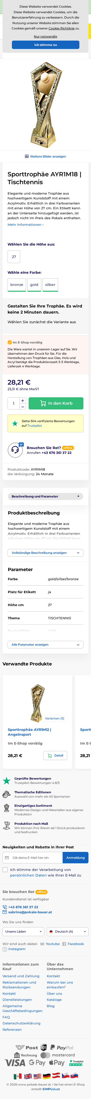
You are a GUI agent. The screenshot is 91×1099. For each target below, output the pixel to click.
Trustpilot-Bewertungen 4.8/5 (37, 783)
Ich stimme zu (45, 45)
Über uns (54, 993)
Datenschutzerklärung (21, 1023)
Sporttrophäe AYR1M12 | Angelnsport (29, 731)
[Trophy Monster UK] (28, 1076)
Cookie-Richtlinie (62, 28)
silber (50, 284)
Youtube (53, 944)
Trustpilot (34, 425)
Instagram (17, 949)
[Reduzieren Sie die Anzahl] (23, 406)
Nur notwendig (45, 36)
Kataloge (54, 1000)
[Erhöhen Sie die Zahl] (23, 401)
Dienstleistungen (17, 1000)
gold (34, 284)
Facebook (76, 944)
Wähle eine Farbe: (24, 272)
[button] (41, 143)
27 (14, 256)
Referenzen (12, 1029)
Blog (51, 1006)
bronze (16, 284)
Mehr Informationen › (25, 224)
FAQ (6, 1017)
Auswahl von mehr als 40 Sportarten (42, 796)
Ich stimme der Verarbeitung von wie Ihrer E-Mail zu (45, 872)
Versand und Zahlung (21, 976)
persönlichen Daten (28, 875)
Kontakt (9, 993)
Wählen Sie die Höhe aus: (31, 244)
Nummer (14, 403)
